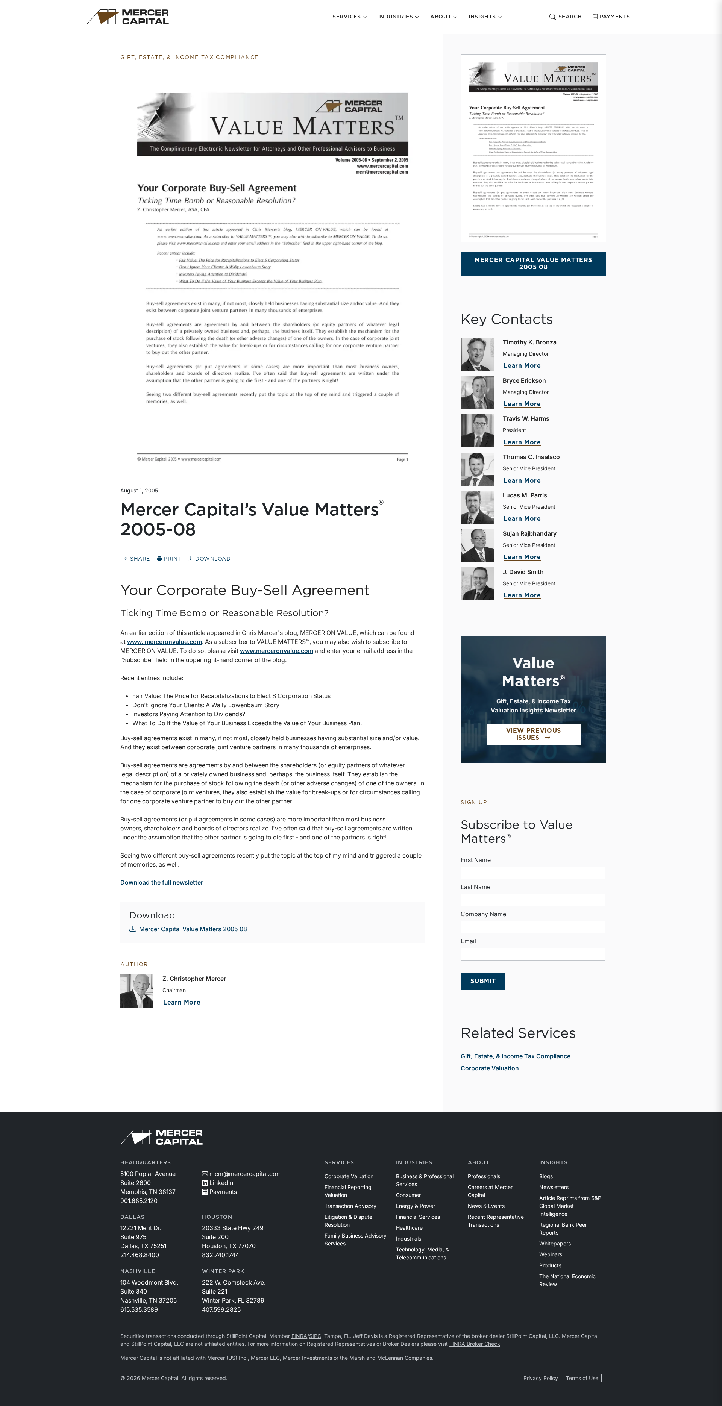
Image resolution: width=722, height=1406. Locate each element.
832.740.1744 (220, 1255)
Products (550, 1265)
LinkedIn (221, 1182)
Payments (615, 17)
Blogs (546, 1176)
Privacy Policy (540, 1378)
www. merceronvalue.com (164, 641)
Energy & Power (415, 1206)
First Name (476, 860)
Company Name (483, 914)
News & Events (486, 1206)
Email (468, 941)
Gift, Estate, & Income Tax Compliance (515, 1056)
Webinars (550, 1254)
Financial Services (418, 1217)
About (479, 1162)
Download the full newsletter (161, 882)
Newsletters (554, 1187)
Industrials (408, 1238)
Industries (414, 1162)
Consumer (408, 1195)
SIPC (315, 1336)
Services (339, 1162)
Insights (553, 1162)
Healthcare (409, 1227)
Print (171, 559)
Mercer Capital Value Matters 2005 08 (193, 929)
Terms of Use (582, 1378)
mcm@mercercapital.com (245, 1173)
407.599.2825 (221, 1309)
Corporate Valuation (490, 1068)
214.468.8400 (139, 1255)
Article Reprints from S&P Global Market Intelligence (570, 1206)
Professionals (484, 1176)
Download (212, 559)
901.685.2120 (139, 1200)
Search (570, 17)
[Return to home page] (127, 16)
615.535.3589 (139, 1309)
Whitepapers (555, 1243)
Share (139, 559)
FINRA (299, 1336)
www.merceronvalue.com (276, 651)
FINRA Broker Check (474, 1344)
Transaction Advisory (350, 1206)
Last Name (475, 887)
